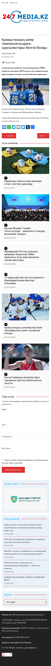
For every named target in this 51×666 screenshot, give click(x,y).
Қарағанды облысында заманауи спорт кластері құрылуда (23, 182)
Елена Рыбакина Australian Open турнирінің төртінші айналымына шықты (23, 380)
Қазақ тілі (13, 2)
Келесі (42, 136)
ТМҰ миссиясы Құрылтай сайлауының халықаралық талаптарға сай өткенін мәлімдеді (24, 540)
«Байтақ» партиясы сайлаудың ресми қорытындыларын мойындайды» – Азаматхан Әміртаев (22, 565)
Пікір (4, 409)
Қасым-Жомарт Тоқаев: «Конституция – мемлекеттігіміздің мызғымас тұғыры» (24, 231)
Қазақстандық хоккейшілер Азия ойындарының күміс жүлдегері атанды (23, 330)
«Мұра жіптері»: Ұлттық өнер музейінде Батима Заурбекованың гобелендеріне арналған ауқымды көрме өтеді (23, 528)
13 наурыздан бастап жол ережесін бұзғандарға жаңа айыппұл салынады (24, 280)
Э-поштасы (7, 436)
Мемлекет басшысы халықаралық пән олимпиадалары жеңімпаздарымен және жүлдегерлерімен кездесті (25, 552)
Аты (4, 425)
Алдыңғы (10, 136)
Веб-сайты (6, 448)
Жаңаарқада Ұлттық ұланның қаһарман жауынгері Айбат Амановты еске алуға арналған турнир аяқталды (21, 255)
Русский (5, 2)
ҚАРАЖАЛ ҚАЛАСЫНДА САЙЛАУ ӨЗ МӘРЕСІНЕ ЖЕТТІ (24, 578)
